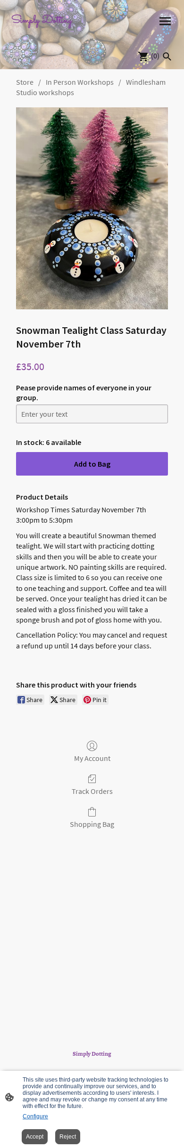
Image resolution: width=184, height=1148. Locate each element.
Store (24, 82)
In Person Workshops (80, 82)
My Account (92, 758)
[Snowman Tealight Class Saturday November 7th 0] (92, 208)
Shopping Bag (92, 824)
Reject (67, 1136)
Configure (35, 1116)
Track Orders (92, 791)
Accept (34, 1136)
